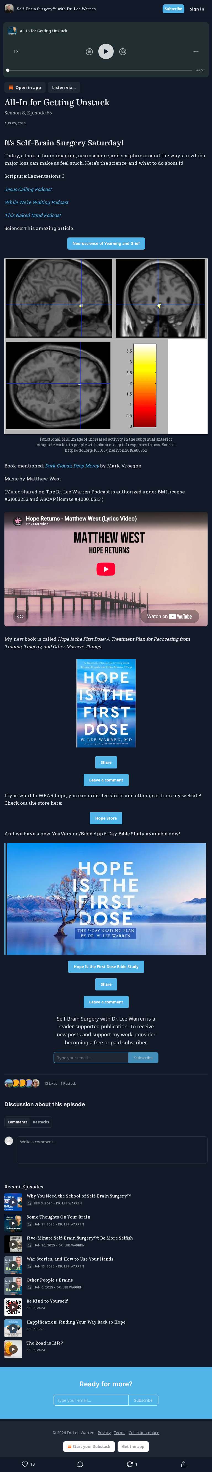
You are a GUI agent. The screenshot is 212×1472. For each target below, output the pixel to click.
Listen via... (64, 87)
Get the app (133, 1446)
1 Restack (68, 1083)
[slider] (100, 70)
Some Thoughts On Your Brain (58, 1217)
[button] (16, 51)
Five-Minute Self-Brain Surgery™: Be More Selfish (79, 1238)
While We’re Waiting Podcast (36, 202)
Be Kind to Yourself (47, 1301)
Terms (119, 1432)
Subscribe (173, 8)
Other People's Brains (49, 1280)
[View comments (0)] (80, 1464)
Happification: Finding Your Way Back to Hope (76, 1322)
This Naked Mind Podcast (32, 215)
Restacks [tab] (41, 1122)
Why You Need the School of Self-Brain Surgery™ (78, 1196)
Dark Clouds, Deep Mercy (72, 465)
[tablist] (28, 1122)
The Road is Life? (44, 1343)
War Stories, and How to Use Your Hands (69, 1259)
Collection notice (144, 1432)
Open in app (28, 87)
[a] (13, 1202)
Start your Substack (91, 1446)
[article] (106, 1202)
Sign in (197, 9)
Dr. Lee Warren (69, 1203)
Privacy (104, 1432)
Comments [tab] (17, 1122)
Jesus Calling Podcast (28, 189)
